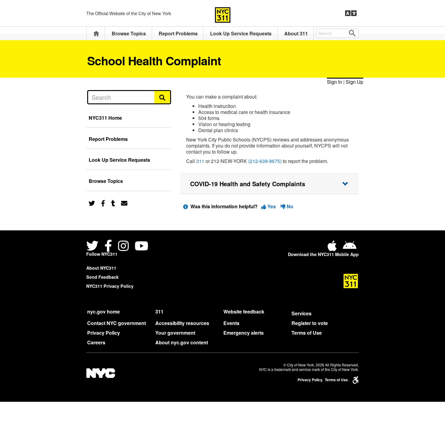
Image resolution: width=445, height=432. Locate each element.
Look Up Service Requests (241, 33)
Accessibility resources (182, 323)
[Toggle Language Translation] (351, 13)
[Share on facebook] (103, 202)
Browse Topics (129, 33)
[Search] (162, 97)
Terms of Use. (337, 380)
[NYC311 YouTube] (141, 246)
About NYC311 (101, 268)
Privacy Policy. (310, 380)
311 (200, 161)
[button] (269, 184)
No (289, 206)
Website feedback (243, 311)
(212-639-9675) (265, 161)
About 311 (296, 33)
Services (302, 313)
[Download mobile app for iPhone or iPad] (333, 248)
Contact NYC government (116, 323)
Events (231, 323)
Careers (96, 342)
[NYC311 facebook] (108, 246)
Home (96, 33)
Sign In (334, 81)
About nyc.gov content (181, 342)
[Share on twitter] (91, 202)
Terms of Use (307, 332)
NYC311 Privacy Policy (110, 286)
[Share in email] (124, 202)
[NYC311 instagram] (123, 246)
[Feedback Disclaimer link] (185, 206)
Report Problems (178, 33)
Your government (175, 332)
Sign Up (354, 81)
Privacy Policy (103, 332)
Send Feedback (102, 277)
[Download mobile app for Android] (349, 248)
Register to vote (310, 323)
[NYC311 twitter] (93, 246)
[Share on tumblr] (113, 202)
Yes (271, 206)
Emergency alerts (243, 332)
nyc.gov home (103, 311)
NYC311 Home (105, 117)
